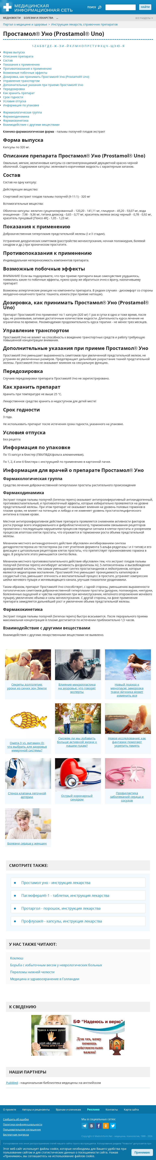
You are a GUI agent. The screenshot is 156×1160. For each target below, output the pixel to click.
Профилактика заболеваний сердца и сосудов (127, 796)
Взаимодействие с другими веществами (31, 124)
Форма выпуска (14, 52)
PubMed (12, 1083)
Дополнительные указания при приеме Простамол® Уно (43, 85)
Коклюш (16, 958)
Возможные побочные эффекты (25, 73)
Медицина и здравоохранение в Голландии (44, 979)
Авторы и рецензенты (36, 1109)
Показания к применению (21, 64)
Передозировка (14, 89)
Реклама (93, 1109)
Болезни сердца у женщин (27, 843)
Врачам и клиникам (68, 1109)
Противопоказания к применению (27, 68)
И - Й (65, 46)
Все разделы (143, 18)
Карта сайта (131, 1109)
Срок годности (13, 97)
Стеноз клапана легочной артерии (27, 795)
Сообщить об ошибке (16, 1119)
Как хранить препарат (19, 93)
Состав (8, 60)
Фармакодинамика (16, 116)
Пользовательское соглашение (22, 1129)
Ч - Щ (109, 46)
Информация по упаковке (21, 105)
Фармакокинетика (15, 120)
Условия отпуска (14, 101)
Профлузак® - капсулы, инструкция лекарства (61, 921)
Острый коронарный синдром (77, 797)
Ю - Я (120, 46)
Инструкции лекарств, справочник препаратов (84, 24)
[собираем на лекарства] (78, 1039)
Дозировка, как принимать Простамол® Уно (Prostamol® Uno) (46, 77)
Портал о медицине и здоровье (25, 24)
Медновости (12, 18)
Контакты (112, 1109)
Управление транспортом (21, 81)
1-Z (34, 46)
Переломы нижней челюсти (32, 972)
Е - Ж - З (55, 46)
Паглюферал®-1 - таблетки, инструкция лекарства (65, 895)
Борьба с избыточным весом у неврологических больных (56, 965)
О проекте (9, 1109)
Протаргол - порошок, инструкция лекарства (61, 908)
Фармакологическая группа (22, 112)
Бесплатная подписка (16, 1134)
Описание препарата (18, 56)
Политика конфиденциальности (22, 1124)
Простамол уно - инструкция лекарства (55, 882)
